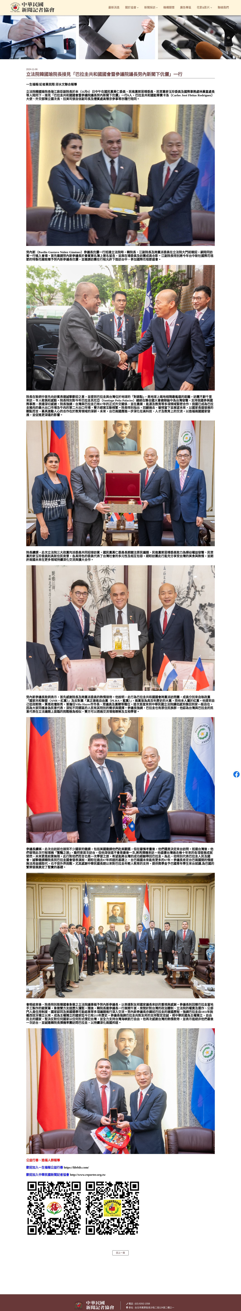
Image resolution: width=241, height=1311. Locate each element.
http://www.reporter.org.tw (88, 1174)
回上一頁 (120, 1253)
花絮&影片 (203, 7)
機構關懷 (168, 7)
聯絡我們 (223, 7)
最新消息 (114, 7)
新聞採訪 (149, 7)
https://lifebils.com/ (76, 1167)
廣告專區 (185, 7)
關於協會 (130, 7)
